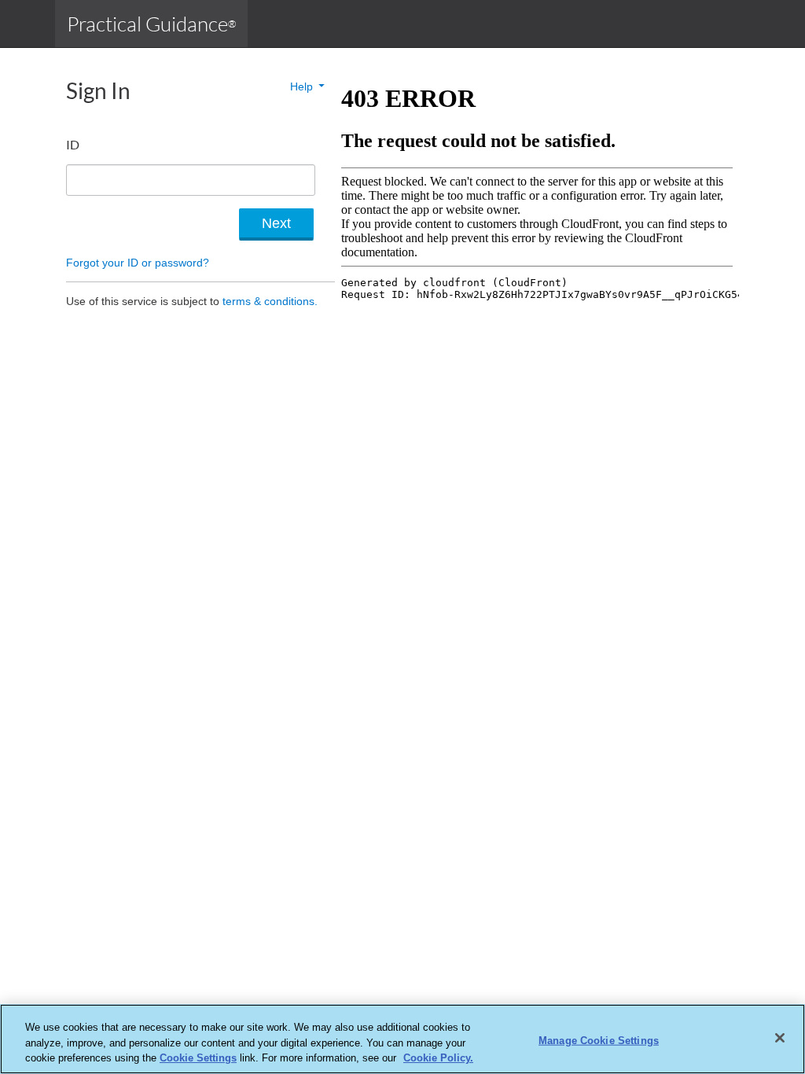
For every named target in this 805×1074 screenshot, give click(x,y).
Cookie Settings (198, 1058)
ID (72, 144)
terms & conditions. (270, 301)
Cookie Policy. (438, 1058)
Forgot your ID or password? (137, 262)
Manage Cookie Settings (599, 1040)
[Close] (780, 1038)
